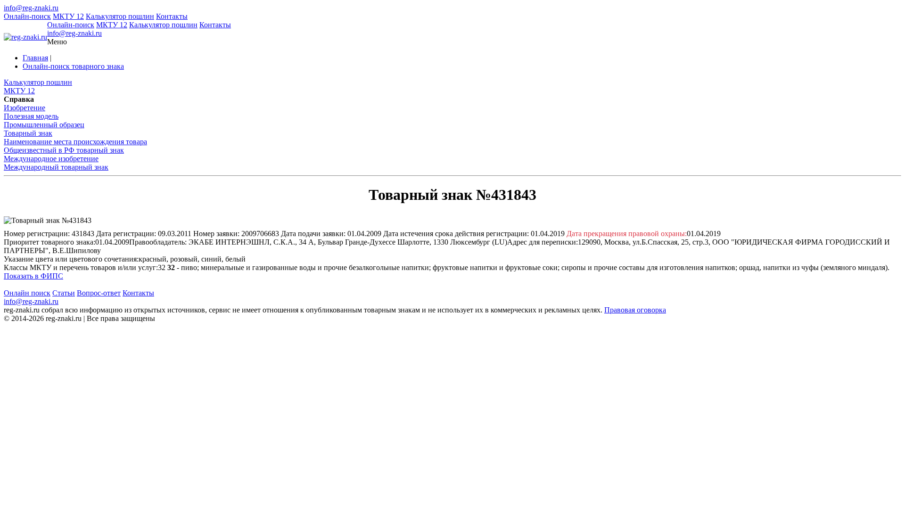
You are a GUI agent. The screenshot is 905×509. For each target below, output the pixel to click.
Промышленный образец (44, 125)
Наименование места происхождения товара (75, 142)
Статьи (63, 293)
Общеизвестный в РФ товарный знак (64, 150)
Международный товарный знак (56, 167)
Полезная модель (31, 116)
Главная (35, 58)
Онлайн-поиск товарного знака (73, 66)
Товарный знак (28, 133)
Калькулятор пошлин (120, 16)
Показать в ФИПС (33, 276)
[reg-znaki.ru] (25, 37)
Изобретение (24, 108)
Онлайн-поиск (27, 16)
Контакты (172, 16)
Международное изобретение (51, 159)
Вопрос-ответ (99, 293)
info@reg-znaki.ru (31, 8)
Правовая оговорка (635, 310)
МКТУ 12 (68, 16)
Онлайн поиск (27, 293)
